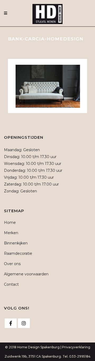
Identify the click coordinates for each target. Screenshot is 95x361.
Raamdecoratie (18, 253)
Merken (11, 232)
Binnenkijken (16, 243)
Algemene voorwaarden (26, 274)
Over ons (12, 263)
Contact (11, 284)
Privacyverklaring (76, 347)
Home (10, 222)
